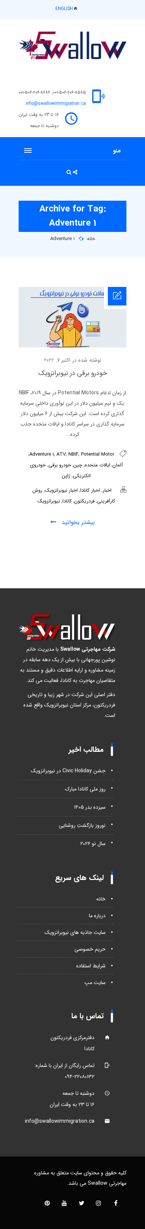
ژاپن (66, 476)
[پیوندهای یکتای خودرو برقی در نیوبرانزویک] (72, 346)
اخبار (107, 490)
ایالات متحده (97, 465)
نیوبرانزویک (49, 501)
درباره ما (97, 916)
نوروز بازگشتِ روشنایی (82, 825)
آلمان (118, 465)
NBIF (73, 454)
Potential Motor (97, 454)
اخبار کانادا (90, 490)
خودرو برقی (59, 465)
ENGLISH (64, 8)
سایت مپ (95, 983)
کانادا (67, 501)
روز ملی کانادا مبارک (85, 789)
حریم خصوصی (90, 949)
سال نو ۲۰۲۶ (93, 844)
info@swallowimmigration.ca (56, 103)
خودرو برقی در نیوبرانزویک (72, 373)
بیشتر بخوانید (77, 522)
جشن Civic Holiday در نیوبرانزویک (68, 771)
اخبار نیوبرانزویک (61, 490)
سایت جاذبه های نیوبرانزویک (75, 932)
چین (78, 465)
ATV (61, 454)
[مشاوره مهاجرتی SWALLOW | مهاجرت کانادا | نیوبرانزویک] (72, 45)
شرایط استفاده (91, 966)
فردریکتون (84, 501)
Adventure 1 (62, 239)
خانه (91, 239)
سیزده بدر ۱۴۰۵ (90, 807)
